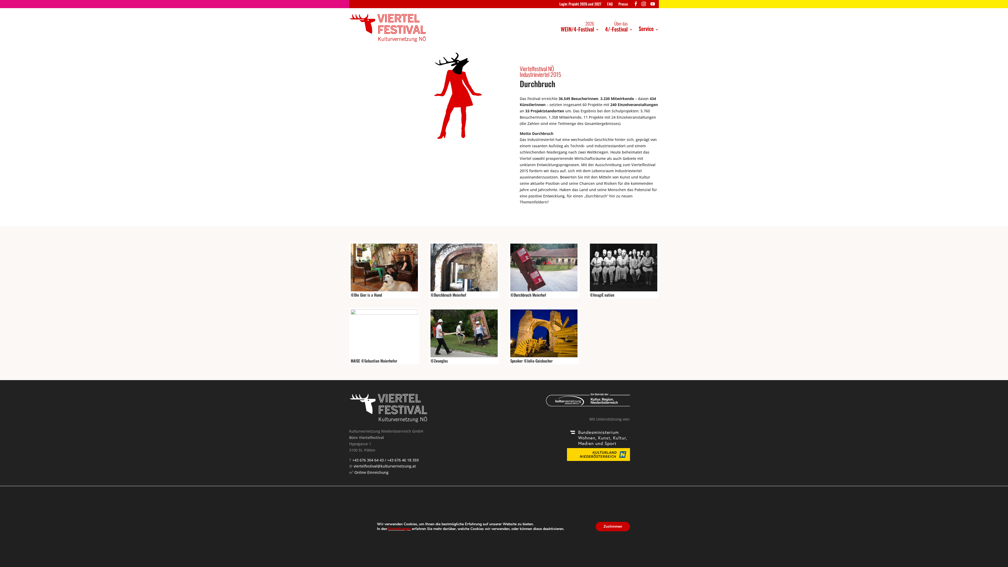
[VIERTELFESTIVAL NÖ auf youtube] (652, 5)
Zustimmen (612, 526)
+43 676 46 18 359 (403, 460)
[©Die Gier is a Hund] (384, 289)
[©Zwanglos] (464, 355)
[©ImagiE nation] (623, 289)
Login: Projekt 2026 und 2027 (580, 4)
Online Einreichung (371, 472)
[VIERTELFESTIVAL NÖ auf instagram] (644, 5)
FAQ (610, 4)
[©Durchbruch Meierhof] (464, 289)
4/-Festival (616, 26)
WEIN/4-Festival (577, 26)
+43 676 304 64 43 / (369, 460)
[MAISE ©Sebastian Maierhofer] (384, 313)
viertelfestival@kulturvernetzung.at (385, 466)
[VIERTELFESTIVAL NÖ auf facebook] (636, 5)
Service (646, 28)
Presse (623, 4)
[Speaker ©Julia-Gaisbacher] (544, 355)
